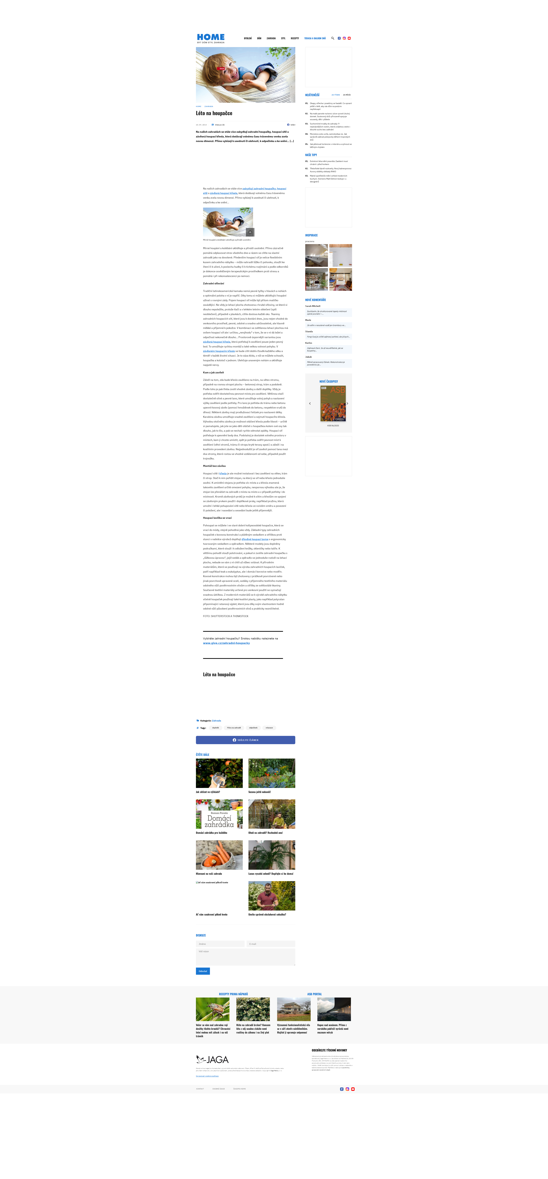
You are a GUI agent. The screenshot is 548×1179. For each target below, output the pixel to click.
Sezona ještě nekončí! (259, 792)
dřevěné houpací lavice (255, 539)
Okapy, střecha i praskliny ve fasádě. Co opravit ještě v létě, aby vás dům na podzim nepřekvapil (331, 106)
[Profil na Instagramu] (344, 38)
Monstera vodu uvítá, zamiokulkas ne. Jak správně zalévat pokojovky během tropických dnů (330, 137)
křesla (223, 473)
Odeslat (203, 971)
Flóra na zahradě (234, 728)
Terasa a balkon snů (315, 38)
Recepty (295, 38)
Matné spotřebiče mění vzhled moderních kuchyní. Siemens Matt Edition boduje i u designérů (328, 178)
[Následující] (347, 403)
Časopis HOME (239, 1089)
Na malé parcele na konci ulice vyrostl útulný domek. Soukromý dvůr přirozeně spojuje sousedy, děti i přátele (330, 116)
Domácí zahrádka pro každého (211, 832)
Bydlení (248, 38)
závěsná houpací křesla (223, 193)
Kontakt (200, 1089)
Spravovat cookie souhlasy (207, 1076)
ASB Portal (314, 994)
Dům (259, 38)
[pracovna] (316, 255)
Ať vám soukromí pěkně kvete (211, 914)
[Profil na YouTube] (349, 38)
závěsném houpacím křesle (219, 351)
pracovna (309, 241)
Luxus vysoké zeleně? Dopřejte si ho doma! (270, 873)
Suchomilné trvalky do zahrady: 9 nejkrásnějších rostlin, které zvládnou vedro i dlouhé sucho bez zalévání (330, 126)
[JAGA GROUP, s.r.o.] (212, 1059)
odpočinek (253, 728)
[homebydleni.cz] (210, 38)
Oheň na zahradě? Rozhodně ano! (265, 832)
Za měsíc (347, 95)
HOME (198, 106)
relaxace (269, 728)
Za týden (336, 95)
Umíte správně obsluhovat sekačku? (267, 914)
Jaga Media (274, 1071)
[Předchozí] (310, 403)
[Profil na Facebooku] (339, 38)
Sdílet (293, 125)
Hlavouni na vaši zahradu (209, 873)
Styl (283, 38)
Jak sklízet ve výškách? (208, 792)
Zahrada (271, 38)
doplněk (215, 728)
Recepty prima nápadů (233, 994)
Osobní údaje (218, 1089)
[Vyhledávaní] (332, 38)
